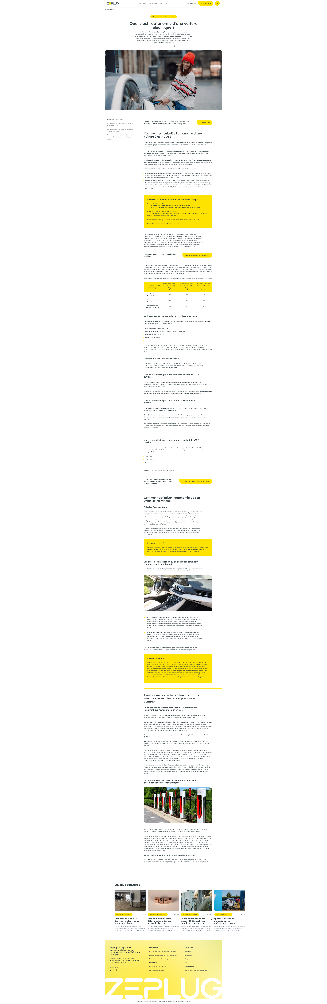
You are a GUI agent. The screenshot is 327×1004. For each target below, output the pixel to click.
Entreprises (153, 3)
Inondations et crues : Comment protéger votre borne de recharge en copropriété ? (127, 921)
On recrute (188, 955)
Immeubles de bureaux (156, 970)
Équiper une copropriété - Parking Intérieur (163, 951)
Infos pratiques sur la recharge (123, 914)
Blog (186, 959)
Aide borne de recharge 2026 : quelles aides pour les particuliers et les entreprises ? (160, 921)
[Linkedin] (110, 970)
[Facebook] (116, 970)
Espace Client (189, 966)
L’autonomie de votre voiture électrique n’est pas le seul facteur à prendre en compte (119, 137)
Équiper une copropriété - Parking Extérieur (163, 955)
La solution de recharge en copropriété (197, 255)
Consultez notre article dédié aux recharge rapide (192, 862)
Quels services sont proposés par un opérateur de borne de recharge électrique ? (225, 921)
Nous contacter (206, 3)
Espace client (191, 3)
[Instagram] (113, 970)
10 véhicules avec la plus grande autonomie (196, 481)
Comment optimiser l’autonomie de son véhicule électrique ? (120, 130)
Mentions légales (163, 1001)
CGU (186, 1001)
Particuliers (142, 3)
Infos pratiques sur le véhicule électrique (163, 16)
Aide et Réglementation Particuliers (157, 914)
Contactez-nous (205, 122)
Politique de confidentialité (150, 1001)
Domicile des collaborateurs (158, 966)
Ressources (163, 3)
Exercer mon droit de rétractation (196, 970)
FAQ (186, 962)
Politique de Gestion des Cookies (176, 1001)
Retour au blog (109, 9)
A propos (188, 951)
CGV (190, 1001)
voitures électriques (157, 143)
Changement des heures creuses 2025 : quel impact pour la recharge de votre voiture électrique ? (194, 921)
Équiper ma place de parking (158, 959)
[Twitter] (119, 970)
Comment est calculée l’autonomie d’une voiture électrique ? (120, 124)
